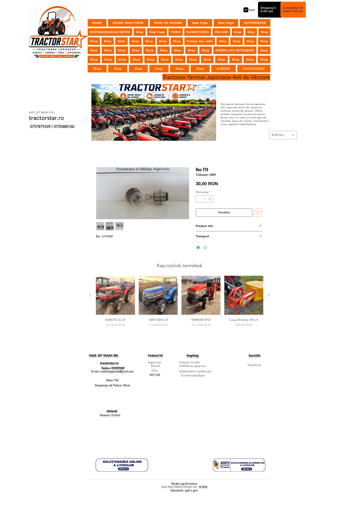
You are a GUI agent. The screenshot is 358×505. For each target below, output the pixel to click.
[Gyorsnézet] (115, 295)
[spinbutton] (204, 199)
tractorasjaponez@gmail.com (117, 371)
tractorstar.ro (109, 363)
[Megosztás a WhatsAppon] (205, 247)
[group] (179, 304)
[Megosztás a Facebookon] (198, 247)
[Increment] (210, 199)
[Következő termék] (268, 295)
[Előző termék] (90, 295)
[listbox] (283, 135)
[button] (283, 135)
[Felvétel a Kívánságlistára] (258, 212)
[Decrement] (198, 199)
